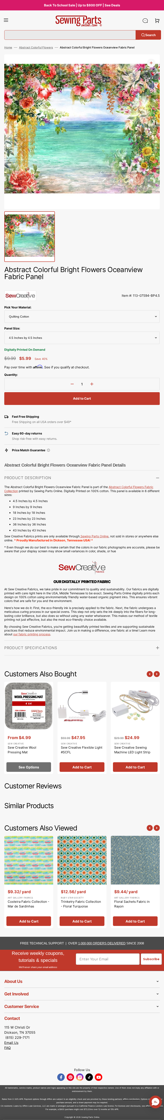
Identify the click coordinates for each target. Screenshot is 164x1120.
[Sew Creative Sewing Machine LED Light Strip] (135, 728)
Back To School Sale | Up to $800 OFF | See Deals (82, 5)
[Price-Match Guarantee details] (48, 450)
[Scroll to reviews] (82, 286)
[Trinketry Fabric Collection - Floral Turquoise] (81, 882)
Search (150, 35)
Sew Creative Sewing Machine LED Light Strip (132, 749)
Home (8, 47)
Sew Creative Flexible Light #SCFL (81, 749)
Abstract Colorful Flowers (36, 47)
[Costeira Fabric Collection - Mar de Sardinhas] (28, 882)
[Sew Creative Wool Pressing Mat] (28, 728)
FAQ (7, 1048)
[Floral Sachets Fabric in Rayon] (135, 882)
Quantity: (11, 374)
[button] (6, 20)
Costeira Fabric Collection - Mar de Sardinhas (28, 904)
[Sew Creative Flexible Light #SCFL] (81, 728)
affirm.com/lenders (131, 1099)
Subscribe (151, 959)
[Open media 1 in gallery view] (151, 63)
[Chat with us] (145, 20)
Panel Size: (12, 328)
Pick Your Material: (17, 307)
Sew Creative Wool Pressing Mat (22, 749)
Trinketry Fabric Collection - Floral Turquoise (81, 904)
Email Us (11, 1043)
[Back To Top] (157, 1113)
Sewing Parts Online (94, 536)
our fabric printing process (31, 634)
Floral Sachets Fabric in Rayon (132, 904)
